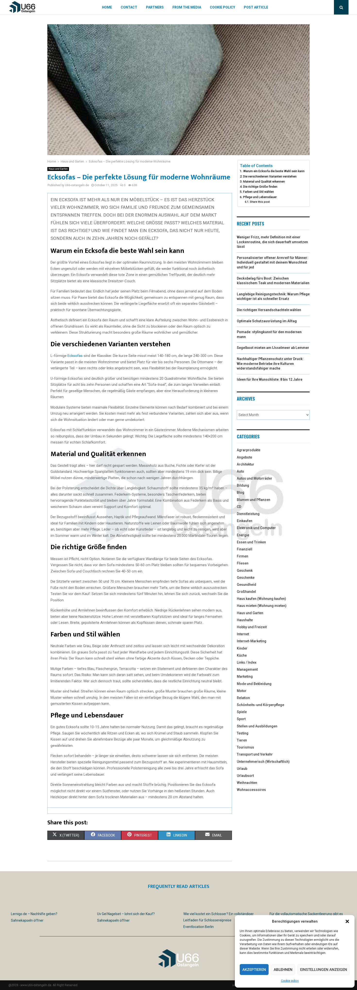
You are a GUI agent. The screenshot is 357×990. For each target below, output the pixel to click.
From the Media (186, 7)
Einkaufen (244, 521)
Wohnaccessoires (251, 790)
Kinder (242, 648)
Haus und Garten (58, 169)
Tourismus (245, 747)
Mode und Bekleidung (254, 684)
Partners (155, 7)
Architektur (245, 464)
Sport (241, 719)
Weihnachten (247, 783)
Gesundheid (246, 585)
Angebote (244, 457)
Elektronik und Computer (256, 528)
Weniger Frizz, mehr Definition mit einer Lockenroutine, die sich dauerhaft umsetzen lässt (272, 242)
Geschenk (245, 570)
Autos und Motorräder (254, 478)
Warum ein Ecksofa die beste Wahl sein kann (274, 171)
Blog (240, 492)
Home (107, 7)
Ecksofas (75, 356)
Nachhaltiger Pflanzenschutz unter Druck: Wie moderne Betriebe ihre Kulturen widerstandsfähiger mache (270, 363)
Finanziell (244, 549)
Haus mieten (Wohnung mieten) (262, 606)
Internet (243, 634)
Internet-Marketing (251, 641)
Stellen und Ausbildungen (257, 726)
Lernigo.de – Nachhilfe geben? (34, 914)
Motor (241, 691)
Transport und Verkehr (255, 754)
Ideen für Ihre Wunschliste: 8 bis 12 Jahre (269, 379)
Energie (243, 535)
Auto (240, 471)
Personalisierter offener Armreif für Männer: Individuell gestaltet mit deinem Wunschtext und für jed (272, 262)
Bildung (243, 485)
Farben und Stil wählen (258, 191)
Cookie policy (290, 980)
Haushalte (245, 620)
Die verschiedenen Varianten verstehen (270, 176)
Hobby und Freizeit (252, 627)
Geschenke (246, 578)
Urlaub (242, 769)
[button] (347, 921)
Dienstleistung (248, 514)
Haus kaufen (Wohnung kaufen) (261, 599)
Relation (243, 698)
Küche (242, 655)
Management (247, 669)
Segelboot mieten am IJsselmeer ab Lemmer (273, 348)
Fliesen (242, 563)
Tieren (242, 740)
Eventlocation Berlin (198, 927)
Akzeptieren (254, 969)
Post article (256, 7)
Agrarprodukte (248, 450)
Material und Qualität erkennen (264, 181)
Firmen (242, 556)
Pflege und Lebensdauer (260, 197)
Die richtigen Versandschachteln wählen (269, 310)
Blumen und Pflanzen (253, 500)
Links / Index (246, 662)
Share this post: (260, 201)
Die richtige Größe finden (260, 186)
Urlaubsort (245, 776)
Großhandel (246, 592)
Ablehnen (283, 969)
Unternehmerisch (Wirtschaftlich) (263, 762)
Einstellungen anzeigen (323, 969)
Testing (242, 733)
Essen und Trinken (251, 542)
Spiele (242, 712)
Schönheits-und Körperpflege (260, 705)
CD (239, 507)
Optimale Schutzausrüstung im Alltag (267, 321)
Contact (129, 7)
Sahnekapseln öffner (27, 920)
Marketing (245, 676)
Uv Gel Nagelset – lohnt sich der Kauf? (126, 914)
